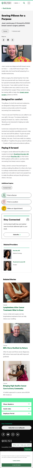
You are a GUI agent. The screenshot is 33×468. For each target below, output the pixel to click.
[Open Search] (24, 3)
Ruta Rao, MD (15, 156)
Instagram (12, 434)
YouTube (8, 434)
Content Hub (7, 188)
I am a (16, 3)
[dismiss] (31, 448)
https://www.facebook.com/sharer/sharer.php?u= (3, 40)
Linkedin (17, 434)
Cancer (5, 31)
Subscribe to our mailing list (17, 428)
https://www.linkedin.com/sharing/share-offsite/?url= (8, 40)
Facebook (3, 434)
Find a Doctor (12, 195)
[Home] (7, 441)
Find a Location (12, 202)
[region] (16, 459)
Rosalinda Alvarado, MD (21, 154)
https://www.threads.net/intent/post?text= (12, 40)
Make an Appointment (15, 208)
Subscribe (16, 234)
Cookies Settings (16, 460)
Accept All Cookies (16, 465)
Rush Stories (7, 8)
